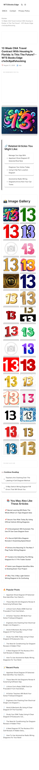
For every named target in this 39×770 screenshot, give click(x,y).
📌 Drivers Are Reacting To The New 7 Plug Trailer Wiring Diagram (19, 549)
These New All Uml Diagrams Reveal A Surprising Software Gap (19, 603)
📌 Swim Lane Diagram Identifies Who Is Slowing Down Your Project (19, 567)
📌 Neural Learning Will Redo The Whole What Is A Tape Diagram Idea (18, 511)
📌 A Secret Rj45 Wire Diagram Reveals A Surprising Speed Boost (18, 539)
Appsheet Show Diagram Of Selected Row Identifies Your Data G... (18, 596)
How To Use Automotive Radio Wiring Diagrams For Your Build (18, 659)
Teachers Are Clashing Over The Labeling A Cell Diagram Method (18, 479)
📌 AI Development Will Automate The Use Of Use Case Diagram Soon (19, 530)
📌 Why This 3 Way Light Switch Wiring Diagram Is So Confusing (17, 577)
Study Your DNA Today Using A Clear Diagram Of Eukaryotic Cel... (18, 638)
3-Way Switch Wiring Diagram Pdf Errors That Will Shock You (18, 488)
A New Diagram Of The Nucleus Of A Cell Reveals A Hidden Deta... (18, 652)
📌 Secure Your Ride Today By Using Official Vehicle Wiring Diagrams (19, 521)
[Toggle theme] (23, 5)
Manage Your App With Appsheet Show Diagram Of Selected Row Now (19, 158)
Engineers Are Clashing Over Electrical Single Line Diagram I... (19, 624)
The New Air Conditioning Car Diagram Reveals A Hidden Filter (19, 645)
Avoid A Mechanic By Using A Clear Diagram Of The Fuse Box (17, 631)
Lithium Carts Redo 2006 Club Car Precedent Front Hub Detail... (17, 610)
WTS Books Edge (11, 5)
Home (4, 18)
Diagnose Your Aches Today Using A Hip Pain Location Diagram (19, 170)
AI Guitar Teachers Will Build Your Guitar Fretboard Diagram (17, 617)
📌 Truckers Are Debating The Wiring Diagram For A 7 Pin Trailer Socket (19, 558)
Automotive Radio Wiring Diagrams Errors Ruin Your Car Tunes (20, 182)
